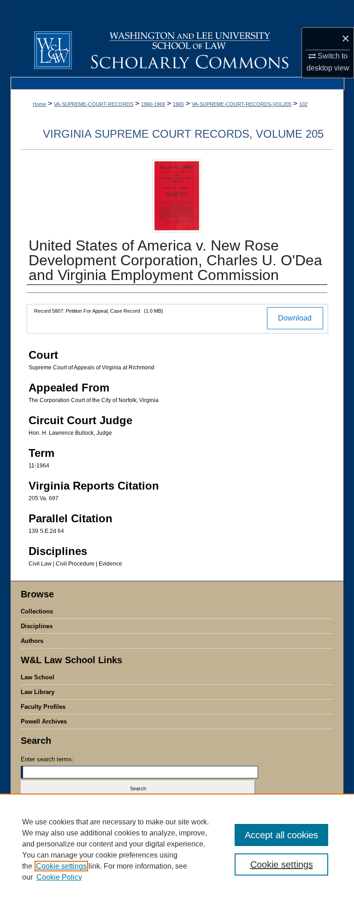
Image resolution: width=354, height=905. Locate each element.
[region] (177, 849)
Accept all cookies (281, 835)
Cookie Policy (59, 877)
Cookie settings (61, 866)
